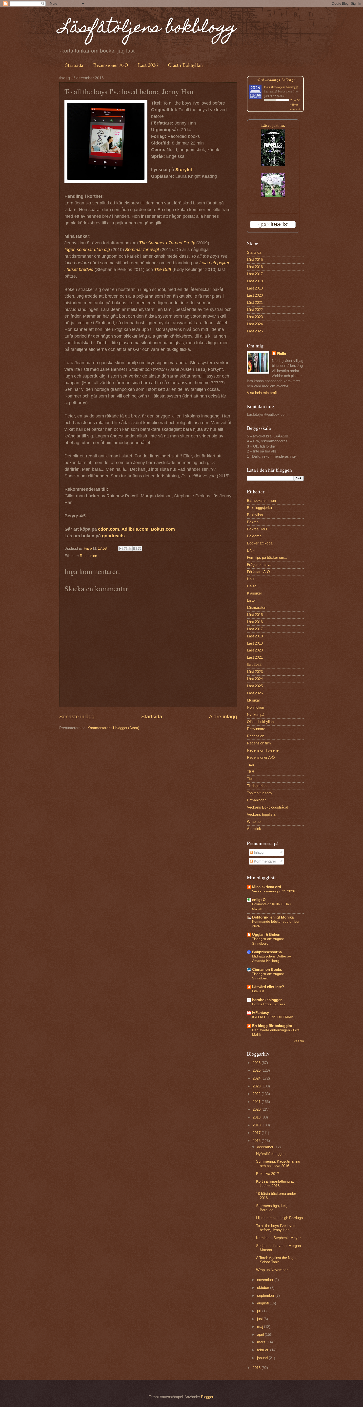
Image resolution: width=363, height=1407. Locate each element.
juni (260, 1319)
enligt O (259, 900)
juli (259, 1311)
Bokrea (253, 522)
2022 (257, 1094)
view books (296, 109)
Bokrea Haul (257, 529)
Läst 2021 (255, 303)
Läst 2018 (255, 281)
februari (263, 1350)
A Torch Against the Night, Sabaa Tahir (276, 1260)
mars (261, 1342)
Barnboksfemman (261, 501)
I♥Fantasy (260, 1013)
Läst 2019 (255, 288)
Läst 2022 (255, 310)
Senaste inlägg (77, 716)
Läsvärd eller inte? (268, 987)
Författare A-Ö (258, 572)
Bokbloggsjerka (259, 508)
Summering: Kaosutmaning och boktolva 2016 (278, 1163)
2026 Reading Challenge (275, 79)
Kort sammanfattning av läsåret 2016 (275, 1183)
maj (260, 1327)
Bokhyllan (255, 515)
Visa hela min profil (262, 393)
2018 (257, 1125)
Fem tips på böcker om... (267, 557)
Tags (251, 764)
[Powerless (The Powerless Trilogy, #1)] (273, 165)
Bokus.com (163, 529)
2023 (257, 1086)
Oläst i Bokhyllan (185, 65)
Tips (250, 779)
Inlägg (258, 852)
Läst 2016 (255, 267)
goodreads (113, 535)
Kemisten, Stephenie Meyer (278, 1238)
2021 (257, 1102)
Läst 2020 (255, 295)
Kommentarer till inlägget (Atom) (113, 728)
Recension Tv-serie (263, 750)
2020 (257, 1109)
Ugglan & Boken (266, 935)
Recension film (259, 743)
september (266, 1296)
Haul (250, 579)
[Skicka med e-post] (120, 548)
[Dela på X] (130, 548)
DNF (251, 550)
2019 (257, 1117)
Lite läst (258, 991)
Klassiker (254, 593)
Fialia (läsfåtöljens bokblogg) (281, 87)
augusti (263, 1303)
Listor (251, 600)
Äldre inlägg (223, 716)
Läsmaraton (256, 608)
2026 (257, 1063)
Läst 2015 (255, 260)
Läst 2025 (255, 331)
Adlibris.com (134, 529)
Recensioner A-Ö (110, 65)
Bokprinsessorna (267, 952)
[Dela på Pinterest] (139, 548)
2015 (257, 1368)
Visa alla (299, 1040)
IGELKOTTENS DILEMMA (272, 1017)
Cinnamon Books (267, 970)
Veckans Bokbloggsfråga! (267, 807)
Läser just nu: (273, 125)
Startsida (74, 65)
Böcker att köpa (259, 543)
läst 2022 (254, 665)
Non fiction (255, 707)
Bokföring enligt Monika (273, 917)
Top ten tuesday (259, 793)
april (261, 1334)
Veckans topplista (261, 814)
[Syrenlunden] (273, 196)
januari (263, 1358)
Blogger (207, 1397)
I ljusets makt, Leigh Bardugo (279, 1218)
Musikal (253, 700)
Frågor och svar (260, 565)
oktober (263, 1288)
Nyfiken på (255, 715)
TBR (250, 772)
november (265, 1280)
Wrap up (254, 822)
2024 (257, 1078)
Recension (88, 556)
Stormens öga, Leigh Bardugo (272, 1208)
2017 (257, 1133)
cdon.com (108, 529)
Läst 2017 (255, 274)
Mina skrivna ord (266, 887)
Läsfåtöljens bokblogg (148, 29)
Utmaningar (256, 800)
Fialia (281, 354)
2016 (257, 1141)
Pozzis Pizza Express (268, 1004)
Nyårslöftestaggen (270, 1154)
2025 (257, 1070)
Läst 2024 (255, 324)
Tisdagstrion (256, 786)
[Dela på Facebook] (134, 548)
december (265, 1147)
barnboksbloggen (267, 1000)
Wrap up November (272, 1270)
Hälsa (251, 586)
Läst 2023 (255, 317)
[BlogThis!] (125, 548)
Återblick (254, 829)
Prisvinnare (256, 729)
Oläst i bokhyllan (260, 722)
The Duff (162, 269)
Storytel (183, 169)
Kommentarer (264, 861)
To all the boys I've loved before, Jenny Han (275, 1228)
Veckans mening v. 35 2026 (273, 891)
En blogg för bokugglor (272, 1026)
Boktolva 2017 (267, 1174)
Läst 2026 (148, 65)
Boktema (254, 536)
